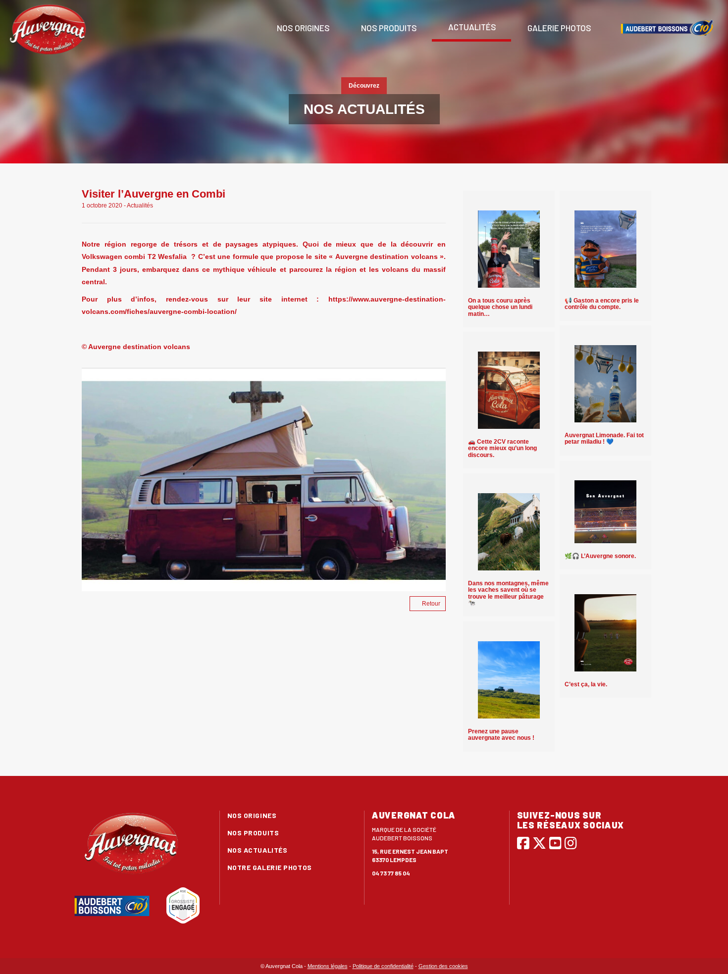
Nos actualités (257, 850)
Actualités (471, 27)
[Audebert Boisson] (667, 27)
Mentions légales (328, 966)
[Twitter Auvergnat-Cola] (539, 842)
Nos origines (302, 28)
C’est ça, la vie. (586, 684)
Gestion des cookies (443, 966)
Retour (431, 603)
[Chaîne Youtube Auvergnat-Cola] (555, 842)
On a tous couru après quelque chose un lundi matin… (500, 307)
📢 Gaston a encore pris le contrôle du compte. (602, 303)
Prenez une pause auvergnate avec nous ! (501, 734)
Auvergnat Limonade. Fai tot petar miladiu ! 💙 (604, 438)
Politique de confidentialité (383, 966)
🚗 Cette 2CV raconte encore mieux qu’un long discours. (502, 448)
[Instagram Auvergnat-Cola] (571, 842)
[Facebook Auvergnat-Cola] (523, 842)
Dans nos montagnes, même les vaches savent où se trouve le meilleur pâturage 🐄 (508, 593)
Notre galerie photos (269, 867)
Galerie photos (558, 28)
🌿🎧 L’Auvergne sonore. (600, 556)
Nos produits (388, 28)
